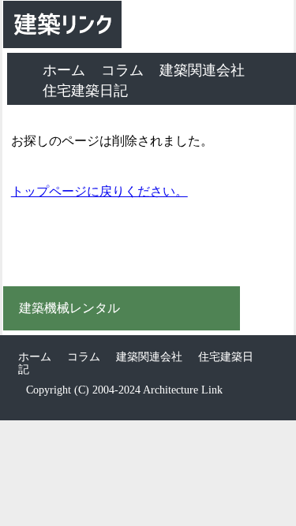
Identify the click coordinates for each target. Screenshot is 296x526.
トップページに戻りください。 (99, 191)
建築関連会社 (202, 70)
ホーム (64, 70)
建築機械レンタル (69, 308)
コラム (122, 70)
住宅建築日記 (85, 91)
